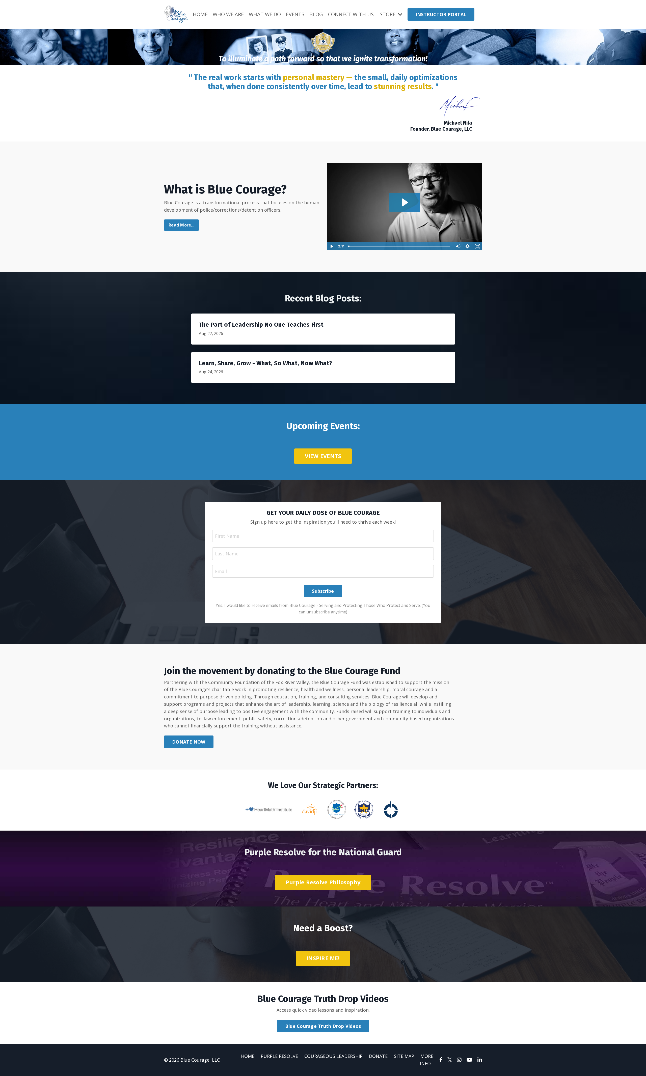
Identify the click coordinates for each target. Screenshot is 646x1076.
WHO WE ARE (228, 14)
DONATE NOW (188, 742)
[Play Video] (331, 246)
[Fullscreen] (477, 246)
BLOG (316, 14)
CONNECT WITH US (351, 14)
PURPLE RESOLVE (279, 1056)
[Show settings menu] (468, 246)
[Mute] (458, 246)
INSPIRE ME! (323, 958)
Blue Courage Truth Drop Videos (323, 1026)
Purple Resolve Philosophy (323, 882)
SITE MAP (404, 1056)
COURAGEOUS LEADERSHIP (333, 1056)
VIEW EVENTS (323, 456)
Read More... (181, 225)
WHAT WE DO (265, 14)
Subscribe (323, 591)
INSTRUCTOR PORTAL (441, 14)
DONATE (378, 1056)
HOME (200, 14)
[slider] (400, 246)
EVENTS (295, 14)
